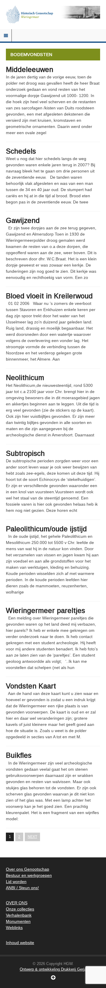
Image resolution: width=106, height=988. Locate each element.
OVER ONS (16, 902)
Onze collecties (20, 909)
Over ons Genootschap (27, 869)
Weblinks (14, 927)
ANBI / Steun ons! (22, 887)
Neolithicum (25, 378)
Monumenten (18, 921)
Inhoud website (20, 942)
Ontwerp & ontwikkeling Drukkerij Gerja (53, 969)
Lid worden (16, 881)
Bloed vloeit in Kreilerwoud (49, 296)
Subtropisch (25, 453)
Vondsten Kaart (31, 686)
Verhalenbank (19, 915)
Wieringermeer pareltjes (45, 610)
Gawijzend (23, 220)
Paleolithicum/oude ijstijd (46, 529)
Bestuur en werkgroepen (29, 875)
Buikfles (19, 755)
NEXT (32, 837)
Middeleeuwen (29, 69)
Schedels (21, 151)
